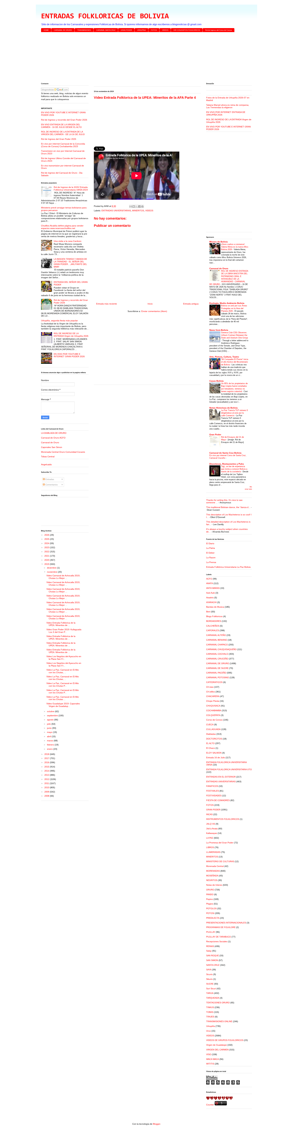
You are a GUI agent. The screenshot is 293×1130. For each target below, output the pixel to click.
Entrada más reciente (106, 304)
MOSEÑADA (212, 875)
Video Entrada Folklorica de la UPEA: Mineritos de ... (60, 624)
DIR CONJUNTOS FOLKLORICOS (187, 30)
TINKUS (210, 1007)
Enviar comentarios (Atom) (154, 311)
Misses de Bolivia (218, 241)
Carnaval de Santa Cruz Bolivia (225, 453)
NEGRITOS (211, 880)
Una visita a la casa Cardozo (67, 241)
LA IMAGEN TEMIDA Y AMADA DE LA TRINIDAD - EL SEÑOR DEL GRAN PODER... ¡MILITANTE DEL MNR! (70, 263)
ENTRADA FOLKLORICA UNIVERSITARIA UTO (229, 769)
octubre (51, 711)
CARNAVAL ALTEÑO (216, 635)
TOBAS (209, 1012)
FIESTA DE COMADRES (218, 800)
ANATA (209, 583)
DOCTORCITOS (214, 738)
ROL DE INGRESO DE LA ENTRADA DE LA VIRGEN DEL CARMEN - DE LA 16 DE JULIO (63, 133)
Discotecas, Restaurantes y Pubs (226, 464)
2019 (47, 564)
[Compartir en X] (136, 206)
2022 (47, 551)
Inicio (150, 304)
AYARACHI (211, 602)
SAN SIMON (212, 960)
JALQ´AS (210, 824)
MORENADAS (213, 871)
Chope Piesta (212, 701)
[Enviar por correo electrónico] (130, 206)
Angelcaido (46, 464)
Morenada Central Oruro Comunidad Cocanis (63, 452)
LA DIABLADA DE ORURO (53, 433)
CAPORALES (212, 630)
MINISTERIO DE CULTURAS (220, 861)
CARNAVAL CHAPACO (217, 644)
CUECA (209, 724)
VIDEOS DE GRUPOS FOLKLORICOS (224, 1040)
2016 (47, 762)
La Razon (210, 557)
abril (49, 736)
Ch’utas (209, 687)
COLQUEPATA (213, 715)
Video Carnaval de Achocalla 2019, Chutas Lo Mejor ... (63, 576)
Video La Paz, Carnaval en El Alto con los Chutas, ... (62, 671)
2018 (47, 754)
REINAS (210, 946)
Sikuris (209, 979)
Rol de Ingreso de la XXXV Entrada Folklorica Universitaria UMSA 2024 (71, 188)
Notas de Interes (214, 885)
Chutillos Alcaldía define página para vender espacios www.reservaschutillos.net (62, 226)
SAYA (208, 969)
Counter (210, 1104)
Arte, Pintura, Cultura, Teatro (224, 357)
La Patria (210, 548)
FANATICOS (212, 786)
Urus (208, 1031)
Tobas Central (47, 456)
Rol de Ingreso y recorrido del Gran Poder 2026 (64, 120)
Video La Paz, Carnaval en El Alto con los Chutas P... (62, 684)
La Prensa (211, 562)
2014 (47, 771)
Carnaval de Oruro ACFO (53, 438)
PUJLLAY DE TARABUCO (218, 937)
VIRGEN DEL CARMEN (217, 1049)
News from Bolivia (218, 330)
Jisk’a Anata (212, 828)
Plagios (209, 904)
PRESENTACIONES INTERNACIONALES (226, 922)
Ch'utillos (210, 691)
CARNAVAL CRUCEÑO (217, 658)
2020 (47, 560)
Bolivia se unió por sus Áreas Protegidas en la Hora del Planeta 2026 (234, 308)
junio (49, 728)
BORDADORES (213, 621)
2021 (47, 556)
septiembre (52, 715)
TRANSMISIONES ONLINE (219, 1021)
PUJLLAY (210, 932)
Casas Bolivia (216, 381)
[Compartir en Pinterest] (142, 206)
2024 (47, 543)
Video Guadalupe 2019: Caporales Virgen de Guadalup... (63, 704)
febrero (51, 744)
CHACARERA (212, 696)
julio (49, 724)
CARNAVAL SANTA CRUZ (106, 30)
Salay (209, 951)
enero (50, 749)
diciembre (52, 568)
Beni (208, 611)
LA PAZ (209, 838)
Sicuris (209, 974)
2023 (47, 547)
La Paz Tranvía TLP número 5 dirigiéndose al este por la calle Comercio (234, 413)
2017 (47, 758)
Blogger (156, 1124)
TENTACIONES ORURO (218, 1002)
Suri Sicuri (211, 988)
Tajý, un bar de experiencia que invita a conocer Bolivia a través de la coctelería (234, 469)
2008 (47, 796)
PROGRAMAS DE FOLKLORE (220, 927)
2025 (47, 539)
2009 (47, 792)
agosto (50, 719)
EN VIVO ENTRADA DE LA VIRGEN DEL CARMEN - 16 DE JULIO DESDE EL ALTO (61, 125)
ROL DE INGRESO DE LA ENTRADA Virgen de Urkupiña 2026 (71, 334)
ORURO (210, 889)
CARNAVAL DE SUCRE (217, 668)
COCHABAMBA (213, 710)
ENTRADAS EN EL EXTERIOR (221, 777)
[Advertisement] (132, 58)
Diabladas (211, 734)
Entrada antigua (191, 304)
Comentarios (51, 484)
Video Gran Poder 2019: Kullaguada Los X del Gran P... (63, 630)
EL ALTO (210, 743)
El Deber (210, 553)
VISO (208, 1054)
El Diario (210, 543)
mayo (50, 732)
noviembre (52, 572)
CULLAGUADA (213, 729)
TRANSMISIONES (84, 30)
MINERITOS (138, 210)
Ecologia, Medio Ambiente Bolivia (226, 303)
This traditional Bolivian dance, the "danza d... (228, 507)
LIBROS (210, 847)
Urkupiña (210, 1026)
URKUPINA (141, 30)
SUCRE (209, 984)
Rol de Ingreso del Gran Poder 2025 (58, 139)
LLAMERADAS (213, 852)
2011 (47, 783)
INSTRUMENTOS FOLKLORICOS (222, 819)
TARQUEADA (212, 998)
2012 (47, 779)
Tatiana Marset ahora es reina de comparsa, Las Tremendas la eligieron (227, 106)
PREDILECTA (212, 918)
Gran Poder (215, 434)
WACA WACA (212, 1059)
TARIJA (209, 993)
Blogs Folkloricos (214, 616)
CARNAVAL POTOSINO (217, 677)
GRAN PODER (126, 30)
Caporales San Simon (51, 447)
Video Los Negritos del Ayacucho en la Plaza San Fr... (63, 657)
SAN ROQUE (212, 955)
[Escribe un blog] (133, 206)
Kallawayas (211, 833)
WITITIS (210, 1063)
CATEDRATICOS (214, 682)
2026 (47, 535)
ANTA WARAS (213, 588)
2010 (47, 787)
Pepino (209, 899)
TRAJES (210, 1016)
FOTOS (154, 30)
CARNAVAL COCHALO (217, 654)
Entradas (49, 479)
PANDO (209, 894)
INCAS (209, 814)
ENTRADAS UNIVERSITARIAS (116, 210)
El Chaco (210, 748)
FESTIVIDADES (213, 795)
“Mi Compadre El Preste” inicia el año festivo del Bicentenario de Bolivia (234, 362)
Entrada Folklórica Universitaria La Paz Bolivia (228, 567)
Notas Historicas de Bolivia (223, 408)
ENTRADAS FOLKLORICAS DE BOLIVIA (105, 16)
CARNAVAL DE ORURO (63, 30)
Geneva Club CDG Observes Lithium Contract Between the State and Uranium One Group (234, 335)
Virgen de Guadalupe (216, 1045)
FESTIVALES (212, 791)
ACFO (209, 579)
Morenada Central (215, 866)
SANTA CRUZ (212, 965)
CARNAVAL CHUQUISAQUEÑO (221, 649)
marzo (50, 740)
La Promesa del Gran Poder (219, 842)
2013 (47, 775)
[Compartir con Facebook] (139, 206)
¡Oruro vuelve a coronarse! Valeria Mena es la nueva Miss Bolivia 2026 (234, 247)
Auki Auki (210, 593)
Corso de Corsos (214, 720)
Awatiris (210, 597)
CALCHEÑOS (212, 626)
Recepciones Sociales (216, 941)
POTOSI (210, 913)
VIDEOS (165, 30)
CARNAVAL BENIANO (216, 640)
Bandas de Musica (215, 607)
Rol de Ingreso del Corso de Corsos (218, 30)
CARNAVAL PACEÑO (216, 672)
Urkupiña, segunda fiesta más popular (59, 320)
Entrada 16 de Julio (215, 757)
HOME (46, 30)
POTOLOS (211, 908)
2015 (47, 766)
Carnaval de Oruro (50, 442)
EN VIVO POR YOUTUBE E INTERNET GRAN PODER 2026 (69, 355)
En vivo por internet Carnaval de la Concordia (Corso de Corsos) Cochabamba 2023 (63, 145)
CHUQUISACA (213, 705)
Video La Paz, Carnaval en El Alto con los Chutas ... (62, 698)
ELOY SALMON (213, 753)
